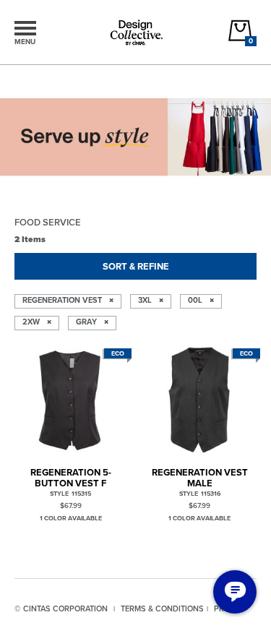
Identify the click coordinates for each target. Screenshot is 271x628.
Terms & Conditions (162, 608)
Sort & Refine (136, 266)
